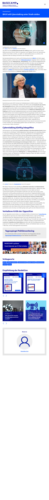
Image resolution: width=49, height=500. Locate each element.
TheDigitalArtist (17, 184)
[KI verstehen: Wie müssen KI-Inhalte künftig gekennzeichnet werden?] (13, 310)
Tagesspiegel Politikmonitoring (13, 235)
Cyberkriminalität (22, 262)
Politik (9, 264)
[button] (3, 295)
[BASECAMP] (10, 4)
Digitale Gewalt (31, 262)
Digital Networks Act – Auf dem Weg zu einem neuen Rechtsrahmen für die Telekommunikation (35, 316)
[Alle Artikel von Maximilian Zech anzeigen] (24, 341)
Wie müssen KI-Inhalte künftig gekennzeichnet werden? (11, 316)
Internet (5, 264)
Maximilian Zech (24, 351)
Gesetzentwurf (40, 262)
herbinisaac (15, 48)
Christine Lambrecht (29, 69)
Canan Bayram (42, 214)
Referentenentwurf (26, 60)
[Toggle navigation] (44, 4)
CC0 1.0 (6, 48)
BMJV (34, 58)
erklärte (10, 69)
